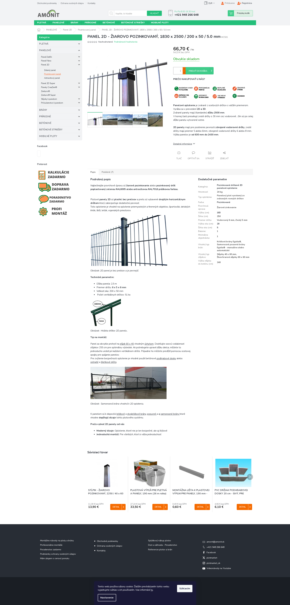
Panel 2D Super (48, 83)
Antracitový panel (52, 78)
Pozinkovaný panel (52, 74)
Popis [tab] (93, 172)
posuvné (152, 413)
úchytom (149, 343)
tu (152, 590)
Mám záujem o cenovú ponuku (54, 558)
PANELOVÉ (45, 50)
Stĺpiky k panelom (49, 99)
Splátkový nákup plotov (159, 540)
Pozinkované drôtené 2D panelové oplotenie (230, 187)
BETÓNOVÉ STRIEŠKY (50, 129)
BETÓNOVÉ (45, 123)
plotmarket (212, 557)
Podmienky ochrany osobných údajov (58, 554)
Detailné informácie (182, 143)
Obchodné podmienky (47, 3)
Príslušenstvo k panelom (52, 103)
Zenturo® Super (48, 95)
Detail (116, 507)
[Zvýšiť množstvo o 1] (184, 69)
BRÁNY (43, 109)
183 (219, 212)
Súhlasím (184, 588)
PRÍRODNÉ (45, 116)
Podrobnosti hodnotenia (125, 41)
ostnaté (94, 362)
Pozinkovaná (223, 202)
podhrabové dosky (166, 358)
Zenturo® (45, 91)
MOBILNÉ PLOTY (48, 136)
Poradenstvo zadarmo (50, 549)
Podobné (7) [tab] (107, 172)
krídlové (121, 413)
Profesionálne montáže (51, 545)
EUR (210, 3)
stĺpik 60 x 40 (127, 343)
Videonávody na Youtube (219, 568)
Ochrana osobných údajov (72, 3)
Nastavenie (107, 597)
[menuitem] (41, 22)
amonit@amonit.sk (215, 541)
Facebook (211, 552)
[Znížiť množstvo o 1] (184, 72)
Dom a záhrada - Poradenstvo (162, 545)
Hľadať (154, 13)
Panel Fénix (46, 60)
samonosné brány (170, 413)
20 (218, 223)
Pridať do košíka (198, 71)
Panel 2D (45, 64)
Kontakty (91, 3)
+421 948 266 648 (215, 547)
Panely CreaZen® (49, 87)
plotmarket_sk (213, 563)
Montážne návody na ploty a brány (57, 540)
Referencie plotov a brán (160, 549)
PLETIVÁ (43, 43)
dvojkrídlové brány (136, 413)
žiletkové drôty (108, 362)
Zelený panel (50, 70)
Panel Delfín (46, 57)
